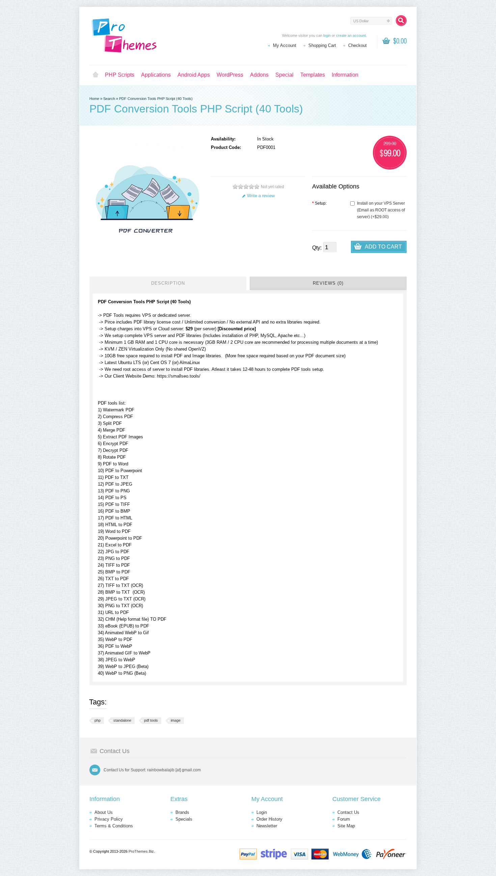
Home (95, 75)
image (176, 720)
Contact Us (348, 812)
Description (168, 283)
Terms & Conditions (113, 825)
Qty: (317, 248)
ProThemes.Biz (141, 851)
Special (284, 75)
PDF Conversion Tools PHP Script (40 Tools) (156, 99)
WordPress (230, 75)
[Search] (401, 20)
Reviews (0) (328, 283)
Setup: (319, 203)
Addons (259, 75)
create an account (351, 35)
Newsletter (266, 825)
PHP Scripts (119, 75)
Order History (269, 819)
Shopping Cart (322, 45)
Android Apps (193, 75)
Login (261, 812)
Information (345, 75)
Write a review (261, 195)
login (327, 35)
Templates (312, 75)
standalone (122, 720)
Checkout (357, 45)
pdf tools (151, 720)
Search (109, 99)
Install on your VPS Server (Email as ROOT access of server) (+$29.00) (381, 210)
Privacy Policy (108, 819)
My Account (284, 45)
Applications (156, 75)
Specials (183, 819)
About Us (103, 812)
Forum (343, 819)
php (97, 720)
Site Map (346, 825)
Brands (182, 812)
